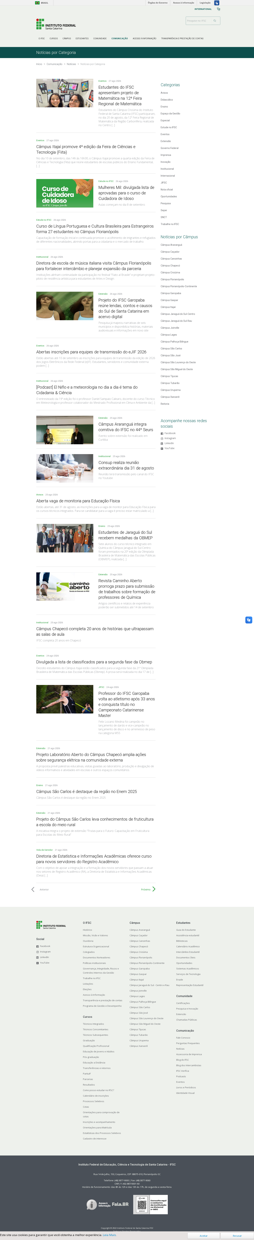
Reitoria (165, 403)
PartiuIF (87, 1073)
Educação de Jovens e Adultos (98, 1051)
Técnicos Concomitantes (95, 1029)
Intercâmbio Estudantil (188, 952)
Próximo (145, 889)
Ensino (102, 526)
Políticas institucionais (94, 963)
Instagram (170, 438)
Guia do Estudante (186, 929)
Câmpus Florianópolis (172, 279)
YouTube (169, 448)
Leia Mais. (110, 1235)
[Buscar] (214, 20)
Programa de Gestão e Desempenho (102, 1005)
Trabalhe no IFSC (170, 224)
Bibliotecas (182, 940)
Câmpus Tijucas (169, 376)
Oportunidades (169, 196)
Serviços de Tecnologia (188, 974)
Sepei (164, 210)
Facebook (170, 433)
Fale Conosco (183, 1037)
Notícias (180, 1048)
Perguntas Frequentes (188, 1043)
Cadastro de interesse (94, 1138)
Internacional (168, 175)
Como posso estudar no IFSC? (98, 1090)
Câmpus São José (171, 355)
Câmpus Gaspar (169, 300)
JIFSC (101, 687)
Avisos (40, 494)
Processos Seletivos (93, 1101)
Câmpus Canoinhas (171, 258)
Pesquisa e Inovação (187, 1008)
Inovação (166, 162)
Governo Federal (169, 148)
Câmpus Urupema (171, 390)
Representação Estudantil (189, 985)
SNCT (164, 217)
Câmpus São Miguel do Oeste (177, 369)
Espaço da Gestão (170, 113)
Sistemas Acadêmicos (187, 968)
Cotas (86, 1106)
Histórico (87, 929)
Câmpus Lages (169, 334)
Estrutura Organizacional (96, 946)
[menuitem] (42, 38)
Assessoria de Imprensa (189, 1054)
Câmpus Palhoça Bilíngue (174, 341)
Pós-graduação (91, 1057)
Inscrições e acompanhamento (99, 1122)
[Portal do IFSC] (56, 24)
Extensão (103, 294)
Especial (165, 120)
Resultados (89, 1084)
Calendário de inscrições (96, 1095)
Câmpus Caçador (170, 251)
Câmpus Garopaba (171, 293)
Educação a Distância (94, 1062)
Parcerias (88, 1079)
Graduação (89, 1040)
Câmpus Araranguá (171, 244)
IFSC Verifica (182, 1070)
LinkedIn (169, 443)
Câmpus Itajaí (168, 307)
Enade (179, 979)
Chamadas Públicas (186, 1019)
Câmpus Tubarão (170, 383)
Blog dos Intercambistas (188, 1065)
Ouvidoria (88, 940)
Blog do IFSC (182, 1059)
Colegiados (89, 952)
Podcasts (181, 1076)
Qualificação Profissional (96, 1046)
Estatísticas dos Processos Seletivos (102, 1133)
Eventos (102, 81)
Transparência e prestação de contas (102, 1000)
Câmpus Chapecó (170, 265)
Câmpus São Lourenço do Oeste (178, 362)
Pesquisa (166, 203)
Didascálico (167, 99)
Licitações (88, 983)
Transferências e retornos (97, 1068)
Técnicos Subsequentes (95, 1034)
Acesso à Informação (94, 994)
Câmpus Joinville (170, 327)
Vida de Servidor (44, 850)
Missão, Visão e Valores (95, 935)
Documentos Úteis (185, 957)
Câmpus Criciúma (170, 272)
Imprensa (166, 155)
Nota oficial (167, 189)
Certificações (183, 1003)
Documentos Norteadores (96, 957)
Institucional (42, 257)
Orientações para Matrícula (97, 1127)
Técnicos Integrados (93, 1023)
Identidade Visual (185, 1093)
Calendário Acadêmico (188, 946)
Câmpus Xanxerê (170, 397)
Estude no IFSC (106, 181)
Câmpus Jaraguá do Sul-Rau (176, 321)
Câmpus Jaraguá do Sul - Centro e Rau (149, 985)
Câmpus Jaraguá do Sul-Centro (178, 314)
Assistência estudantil (187, 935)
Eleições (87, 989)
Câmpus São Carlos (171, 348)
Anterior (44, 889)
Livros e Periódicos (186, 1087)
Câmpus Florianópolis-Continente (179, 286)
